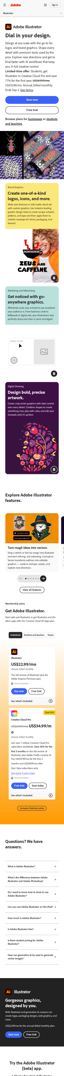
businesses (35, 119)
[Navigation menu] (4, 5)
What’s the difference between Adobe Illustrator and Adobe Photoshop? (28, 879)
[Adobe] (15, 5)
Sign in (55, 5)
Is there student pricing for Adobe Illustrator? (25, 942)
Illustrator (8, 13)
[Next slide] (43, 578)
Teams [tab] (51, 635)
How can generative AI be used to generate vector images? (30, 957)
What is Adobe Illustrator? (21, 866)
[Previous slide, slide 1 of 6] (21, 578)
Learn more (29, 773)
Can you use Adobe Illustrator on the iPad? (30, 906)
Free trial (32, 110)
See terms (26, 90)
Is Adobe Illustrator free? (21, 929)
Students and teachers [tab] (34, 635)
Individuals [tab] (15, 635)
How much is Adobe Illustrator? (24, 918)
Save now (32, 99)
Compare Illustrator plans (32, 808)
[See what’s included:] (50, 701)
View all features (32, 589)
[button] (45, 4)
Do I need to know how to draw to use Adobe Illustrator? (28, 894)
